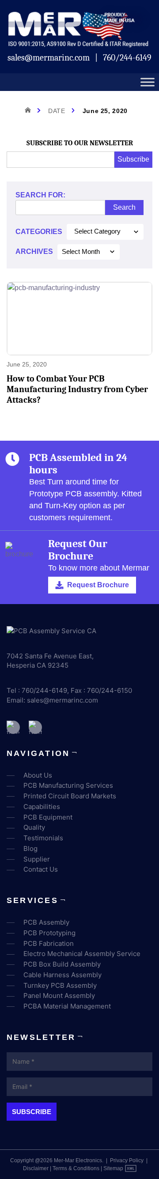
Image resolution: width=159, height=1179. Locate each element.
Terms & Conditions (76, 1168)
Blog (30, 848)
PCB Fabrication (48, 943)
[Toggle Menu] (147, 82)
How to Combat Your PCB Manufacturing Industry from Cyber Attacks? (77, 389)
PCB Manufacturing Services (68, 785)
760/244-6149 (127, 58)
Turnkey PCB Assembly (60, 985)
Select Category (97, 231)
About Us (37, 775)
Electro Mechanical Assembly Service (81, 953)
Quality (34, 827)
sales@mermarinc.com (49, 58)
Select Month (81, 251)
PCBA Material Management (67, 1006)
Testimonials (43, 838)
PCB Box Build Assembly (62, 964)
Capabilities (41, 806)
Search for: (40, 195)
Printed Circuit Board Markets (69, 796)
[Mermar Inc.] (79, 44)
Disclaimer (36, 1168)
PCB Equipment (47, 817)
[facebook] (13, 727)
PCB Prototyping (49, 933)
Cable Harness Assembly (62, 975)
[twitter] (35, 727)
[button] (92, 585)
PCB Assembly (46, 922)
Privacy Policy (127, 1160)
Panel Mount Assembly (59, 995)
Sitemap (113, 1168)
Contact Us (40, 869)
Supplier (36, 859)
